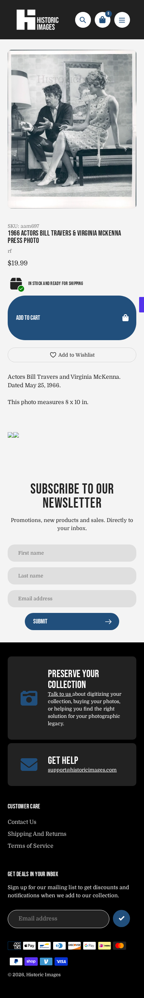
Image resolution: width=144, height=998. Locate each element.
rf (10, 251)
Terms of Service (30, 846)
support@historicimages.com (82, 770)
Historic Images (43, 974)
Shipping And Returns (37, 834)
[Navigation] (122, 20)
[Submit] (121, 918)
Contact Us (22, 822)
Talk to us (60, 694)
